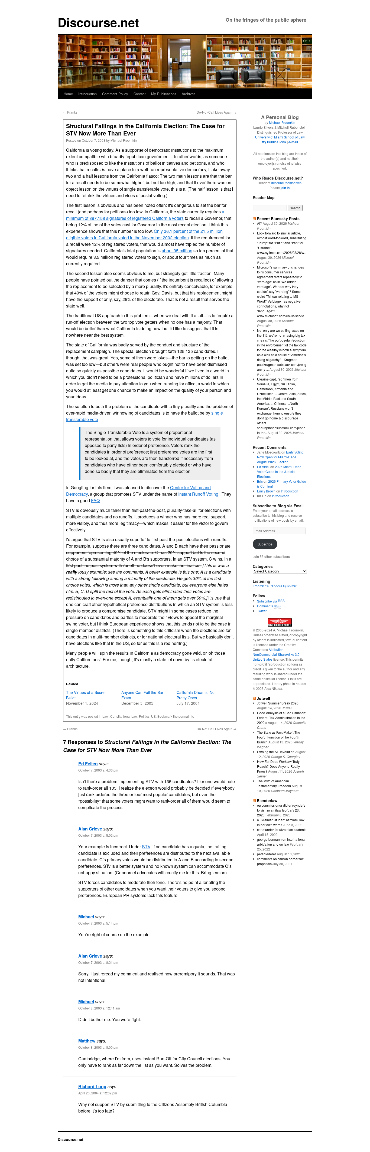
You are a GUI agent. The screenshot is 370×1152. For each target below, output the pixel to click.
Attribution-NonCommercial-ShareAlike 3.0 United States (276, 654)
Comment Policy (115, 93)
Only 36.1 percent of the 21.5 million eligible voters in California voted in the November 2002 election (144, 234)
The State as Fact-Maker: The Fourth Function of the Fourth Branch (278, 737)
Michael (86, 916)
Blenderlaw (267, 800)
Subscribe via (267, 601)
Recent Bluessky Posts (278, 218)
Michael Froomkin (124, 140)
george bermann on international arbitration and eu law (281, 841)
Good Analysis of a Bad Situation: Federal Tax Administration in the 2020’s (281, 717)
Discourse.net (98, 22)
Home (68, 93)
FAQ (95, 500)
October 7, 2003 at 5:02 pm (98, 835)
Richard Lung (92, 1086)
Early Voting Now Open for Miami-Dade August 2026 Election (280, 457)
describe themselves (286, 182)
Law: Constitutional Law (119, 716)
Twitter (262, 610)
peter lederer (266, 854)
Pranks (70, 112)
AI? (259, 223)
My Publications (163, 93)
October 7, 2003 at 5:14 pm (98, 923)
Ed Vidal (263, 466)
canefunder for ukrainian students (281, 829)
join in (285, 187)
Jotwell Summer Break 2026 (277, 703)
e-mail (293, 142)
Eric (260, 481)
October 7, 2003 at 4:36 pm (98, 770)
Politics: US (147, 716)
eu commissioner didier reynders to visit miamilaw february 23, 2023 (281, 810)
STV (146, 846)
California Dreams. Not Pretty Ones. (196, 695)
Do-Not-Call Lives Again (216, 112)
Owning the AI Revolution (275, 751)
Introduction (87, 93)
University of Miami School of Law (280, 137)
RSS (281, 600)
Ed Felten (88, 763)
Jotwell (263, 698)
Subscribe (265, 544)
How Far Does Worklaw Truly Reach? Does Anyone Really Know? (278, 766)
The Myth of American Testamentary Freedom (274, 783)
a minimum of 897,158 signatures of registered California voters (145, 214)
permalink (185, 716)
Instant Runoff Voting (198, 494)
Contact (140, 93)
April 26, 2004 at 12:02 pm (97, 1093)
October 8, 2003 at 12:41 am (99, 1008)
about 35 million (177, 250)
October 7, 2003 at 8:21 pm (98, 962)
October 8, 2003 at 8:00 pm (98, 1047)
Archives (189, 93)
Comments (269, 606)
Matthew (86, 1041)
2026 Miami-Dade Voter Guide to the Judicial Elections (279, 471)
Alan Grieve (90, 829)
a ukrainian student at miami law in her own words (280, 822)
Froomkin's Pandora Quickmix (275, 586)
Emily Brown (266, 491)
